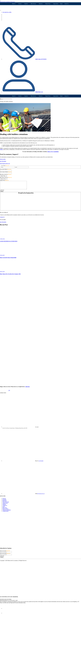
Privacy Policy (5, 508)
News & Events (6, 501)
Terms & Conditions (7, 509)
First (2, 167)
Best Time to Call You (6, 177)
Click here (27, 386)
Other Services (33, 3)
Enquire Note (4, 180)
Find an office (3, 159)
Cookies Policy (6, 511)
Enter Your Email (5, 553)
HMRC (1, 149)
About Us (13, 3)
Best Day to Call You (5, 174)
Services (19, 3)
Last (16, 167)
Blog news (5, 507)
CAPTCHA (2, 190)
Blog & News (47, 3)
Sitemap (4, 504)
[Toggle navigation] (0, 94)
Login (39, 91)
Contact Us (66, 3)
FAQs (4, 506)
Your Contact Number (6, 171)
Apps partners (55, 3)
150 (9, 390)
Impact (61, 3)
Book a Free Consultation (53, 151)
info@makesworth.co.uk (5, 163)
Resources (40, 3)
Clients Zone (5, 503)
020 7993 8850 (3, 161)
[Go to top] (16, 594)
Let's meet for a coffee (7, 12)
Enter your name (5, 550)
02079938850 (40, 59)
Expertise (26, 3)
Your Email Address (5, 169)
